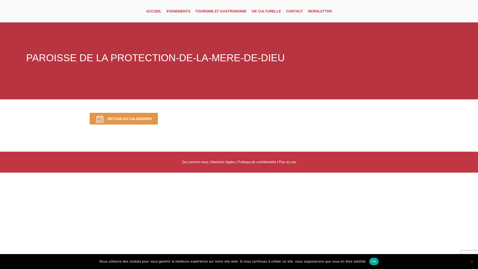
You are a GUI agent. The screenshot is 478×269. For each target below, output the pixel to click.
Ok (374, 261)
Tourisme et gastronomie (220, 11)
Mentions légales (223, 162)
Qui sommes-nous (195, 162)
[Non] (471, 261)
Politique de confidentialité (257, 162)
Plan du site (287, 162)
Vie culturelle (266, 11)
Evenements (178, 11)
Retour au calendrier (130, 119)
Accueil (154, 11)
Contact (294, 11)
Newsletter (320, 11)
